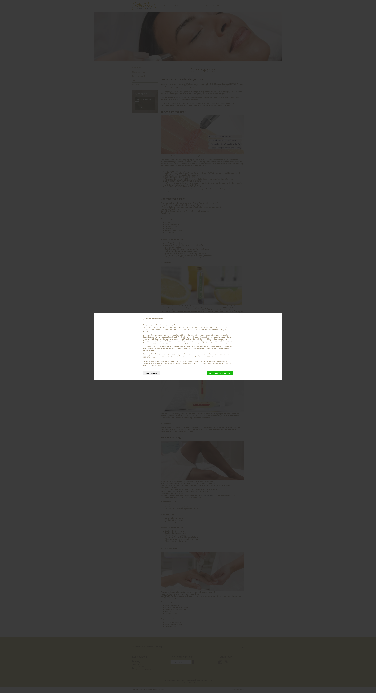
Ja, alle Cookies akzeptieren (219, 373)
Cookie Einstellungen (151, 373)
